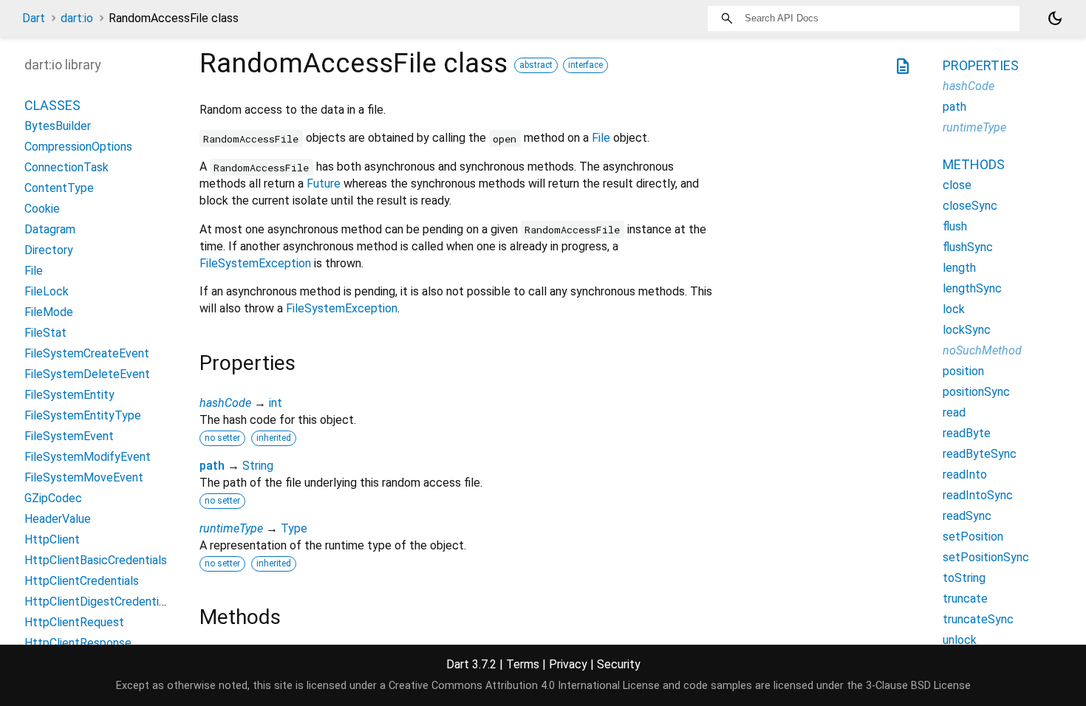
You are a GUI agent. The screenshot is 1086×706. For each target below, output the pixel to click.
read (954, 412)
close (957, 185)
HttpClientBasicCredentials (95, 560)
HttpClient (52, 539)
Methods (974, 164)
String (257, 466)
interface (585, 65)
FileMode (48, 312)
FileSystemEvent (69, 436)
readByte (967, 433)
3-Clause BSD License (918, 685)
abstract (536, 65)
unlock (960, 640)
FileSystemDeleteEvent (87, 374)
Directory (48, 250)
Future (324, 183)
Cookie (42, 209)
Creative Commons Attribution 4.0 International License (524, 685)
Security (619, 664)
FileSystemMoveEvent (83, 477)
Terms (522, 664)
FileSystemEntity (69, 395)
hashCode (225, 403)
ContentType (59, 188)
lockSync (967, 330)
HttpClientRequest (74, 622)
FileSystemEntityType (82, 415)
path (212, 466)
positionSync (976, 392)
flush (955, 226)
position (963, 371)
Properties (981, 65)
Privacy (568, 664)
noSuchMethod (982, 350)
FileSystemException (255, 263)
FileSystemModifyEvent (87, 457)
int (275, 403)
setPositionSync (986, 557)
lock (954, 309)
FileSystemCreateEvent (86, 353)
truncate (965, 599)
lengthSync (972, 288)
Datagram (49, 229)
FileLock (46, 291)
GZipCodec (53, 498)
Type (294, 528)
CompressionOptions (78, 147)
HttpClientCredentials (81, 581)
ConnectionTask (66, 167)
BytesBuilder (57, 126)
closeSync (970, 206)
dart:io (77, 18)
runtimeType (231, 528)
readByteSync (980, 454)
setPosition (973, 537)
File (601, 138)
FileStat (45, 333)
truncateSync (978, 619)
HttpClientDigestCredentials (99, 601)
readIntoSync (978, 495)
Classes (52, 105)
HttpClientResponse (78, 643)
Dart (33, 18)
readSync (967, 516)
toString (964, 578)
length (959, 268)
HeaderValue (57, 519)
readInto (965, 474)
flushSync (968, 247)
